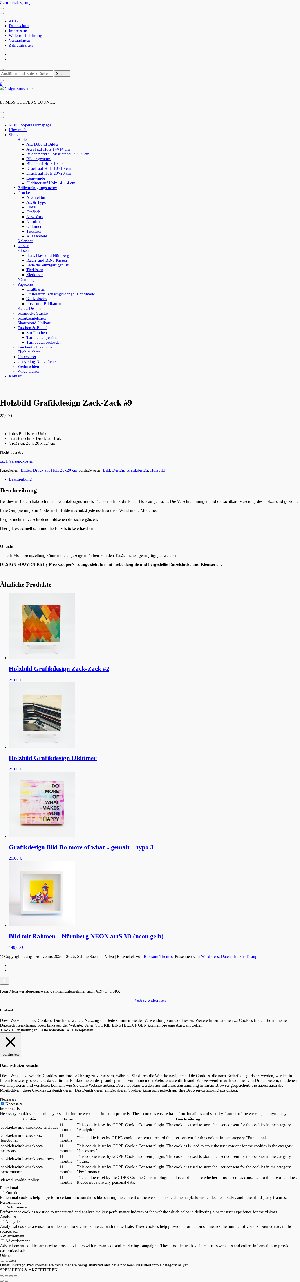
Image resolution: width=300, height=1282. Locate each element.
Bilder (23, 139)
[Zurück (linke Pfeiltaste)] (2, 1281)
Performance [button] (10, 1202)
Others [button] (5, 1255)
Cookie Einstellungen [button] (19, 1030)
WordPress (210, 956)
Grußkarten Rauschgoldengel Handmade (60, 294)
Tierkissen (34, 270)
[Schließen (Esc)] (15, 1276)
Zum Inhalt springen (17, 2)
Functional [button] (9, 1187)
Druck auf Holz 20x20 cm (55, 470)
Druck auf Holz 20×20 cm (48, 173)
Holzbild (157, 470)
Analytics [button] (8, 1216)
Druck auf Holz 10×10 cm (48, 168)
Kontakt (15, 376)
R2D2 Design (29, 308)
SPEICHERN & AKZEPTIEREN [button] (29, 1270)
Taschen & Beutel (32, 327)
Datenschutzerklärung (239, 956)
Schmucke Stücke (33, 313)
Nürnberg (34, 221)
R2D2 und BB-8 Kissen (46, 260)
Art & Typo (36, 202)
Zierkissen (34, 274)
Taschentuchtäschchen (36, 347)
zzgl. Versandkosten (16, 461)
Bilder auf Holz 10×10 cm (48, 163)
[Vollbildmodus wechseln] (6, 1276)
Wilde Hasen (28, 371)
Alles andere (36, 236)
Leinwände (35, 178)
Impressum (18, 30)
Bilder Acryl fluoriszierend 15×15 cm (57, 154)
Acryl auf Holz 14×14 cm (48, 149)
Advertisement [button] (12, 1236)
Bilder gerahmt (38, 158)
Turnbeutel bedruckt (43, 342)
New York (34, 216)
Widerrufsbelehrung (25, 35)
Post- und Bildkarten (43, 303)
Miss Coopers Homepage (30, 125)
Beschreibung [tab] (20, 479)
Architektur (35, 197)
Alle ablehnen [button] (52, 1030)
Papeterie (25, 284)
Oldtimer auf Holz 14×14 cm (50, 183)
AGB (13, 21)
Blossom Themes (158, 956)
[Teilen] (11, 1276)
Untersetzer (27, 356)
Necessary (13, 1104)
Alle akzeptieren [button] (79, 1030)
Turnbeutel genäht (41, 337)
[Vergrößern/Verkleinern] (2, 1276)
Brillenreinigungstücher (37, 187)
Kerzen (23, 245)
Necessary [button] (8, 1099)
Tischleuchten (29, 352)
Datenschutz (19, 25)
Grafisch (33, 212)
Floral (31, 207)
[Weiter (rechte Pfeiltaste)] (6, 1281)
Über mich (18, 129)
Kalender (25, 241)
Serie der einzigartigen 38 (47, 265)
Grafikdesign (137, 470)
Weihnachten (28, 366)
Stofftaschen (36, 332)
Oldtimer (33, 226)
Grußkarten (35, 289)
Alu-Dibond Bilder (42, 144)
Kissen (23, 250)
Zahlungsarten (21, 45)
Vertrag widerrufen (150, 1000)
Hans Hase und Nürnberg (47, 255)
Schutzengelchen (32, 318)
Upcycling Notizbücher (37, 361)
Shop (13, 134)
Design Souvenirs (8, 94)
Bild (106, 470)
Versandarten (19, 40)
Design (118, 470)
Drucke (24, 192)
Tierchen (33, 231)
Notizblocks (36, 298)
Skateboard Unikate (34, 323)
